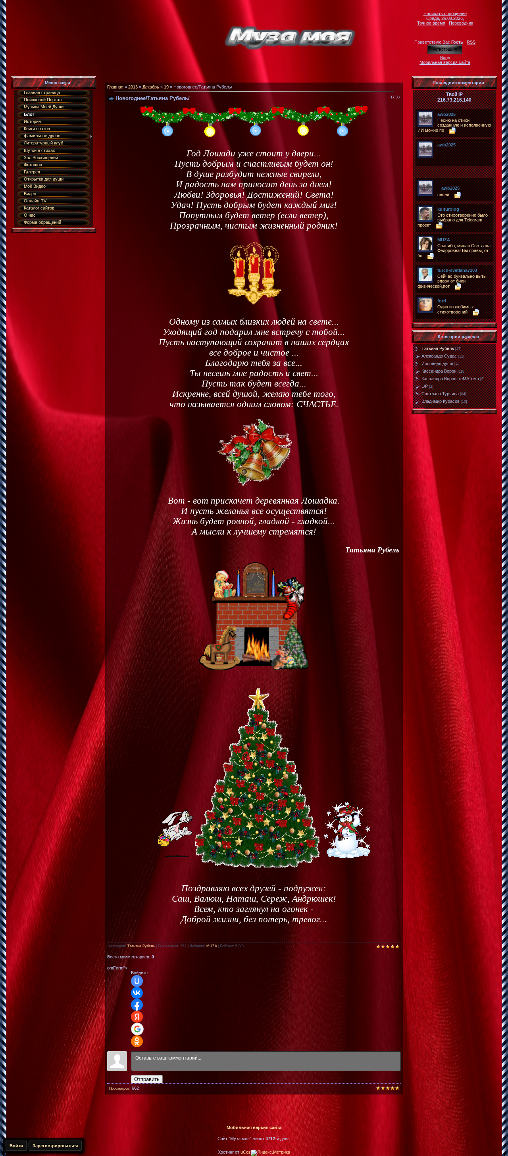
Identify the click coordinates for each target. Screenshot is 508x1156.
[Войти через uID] (137, 981)
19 (166, 87)
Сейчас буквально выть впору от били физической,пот (452, 281)
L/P (424, 386)
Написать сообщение (445, 13)
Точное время (431, 23)
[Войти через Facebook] (137, 1005)
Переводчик (461, 23)
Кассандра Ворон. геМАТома (450, 378)
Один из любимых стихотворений (455, 309)
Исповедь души (437, 363)
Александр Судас (439, 356)
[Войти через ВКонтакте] (137, 993)
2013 (133, 87)
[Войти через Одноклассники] (137, 1041)
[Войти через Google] (137, 1029)
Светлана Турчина (440, 393)
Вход (445, 57)
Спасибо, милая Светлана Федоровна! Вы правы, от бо (454, 250)
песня (443, 194)
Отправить (147, 1079)
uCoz (246, 1152)
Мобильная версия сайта (444, 62)
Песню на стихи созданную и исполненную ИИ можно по (454, 125)
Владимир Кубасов (440, 401)
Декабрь (150, 87)
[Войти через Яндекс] (137, 1017)
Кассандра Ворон (438, 371)
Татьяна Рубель (141, 946)
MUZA (211, 946)
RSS (471, 42)
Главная (115, 87)
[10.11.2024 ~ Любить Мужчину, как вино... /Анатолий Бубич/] (439, 150)
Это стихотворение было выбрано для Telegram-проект (453, 220)
